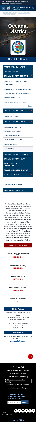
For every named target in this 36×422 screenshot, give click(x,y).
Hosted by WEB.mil (18, 420)
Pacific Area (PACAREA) (14, 67)
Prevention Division (11, 116)
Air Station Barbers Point (13, 127)
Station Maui (10, 148)
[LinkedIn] (26, 411)
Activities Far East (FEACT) (13, 139)
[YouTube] (23, 411)
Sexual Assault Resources (11, 164)
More (30, 106)
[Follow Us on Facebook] (16, 411)
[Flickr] (33, 411)
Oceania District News (14, 159)
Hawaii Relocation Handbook (14, 180)
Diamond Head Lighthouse (16, 170)
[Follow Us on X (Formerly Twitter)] (19, 411)
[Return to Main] (30, 358)
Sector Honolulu (10, 144)
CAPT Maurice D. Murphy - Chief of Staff (17, 89)
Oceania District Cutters (16, 154)
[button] (17, 4)
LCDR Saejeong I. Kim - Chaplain (15, 102)
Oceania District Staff (14, 111)
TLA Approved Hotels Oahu (13, 184)
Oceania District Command (16, 76)
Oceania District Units (14, 122)
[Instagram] (30, 411)
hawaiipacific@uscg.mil (18, 341)
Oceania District (11, 71)
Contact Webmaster (13, 190)
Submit (24, 402)
